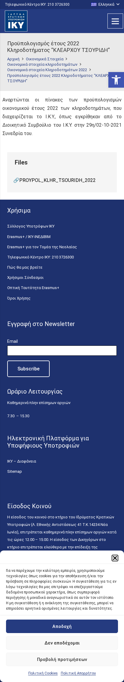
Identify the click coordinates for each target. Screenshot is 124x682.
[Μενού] (115, 21)
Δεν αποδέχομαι (62, 643)
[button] (116, 80)
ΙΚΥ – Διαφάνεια (21, 461)
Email (12, 341)
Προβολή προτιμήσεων (62, 659)
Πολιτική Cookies (43, 673)
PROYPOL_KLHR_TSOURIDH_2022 (57, 180)
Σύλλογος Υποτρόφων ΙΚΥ (30, 226)
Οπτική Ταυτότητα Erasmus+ (33, 287)
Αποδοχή (62, 626)
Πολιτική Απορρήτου (78, 673)
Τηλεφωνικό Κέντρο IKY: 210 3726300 (40, 257)
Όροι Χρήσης (19, 298)
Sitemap (14, 471)
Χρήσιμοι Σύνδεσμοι (25, 277)
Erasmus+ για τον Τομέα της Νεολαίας (42, 247)
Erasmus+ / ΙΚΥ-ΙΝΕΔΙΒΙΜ (29, 236)
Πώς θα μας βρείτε (24, 267)
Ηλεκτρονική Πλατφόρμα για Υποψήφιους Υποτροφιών (48, 442)
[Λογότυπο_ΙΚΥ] (16, 21)
